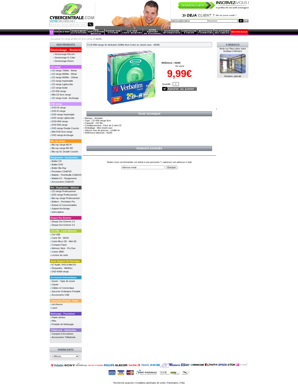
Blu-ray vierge (57, 141)
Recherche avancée (124, 383)
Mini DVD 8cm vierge (62, 131)
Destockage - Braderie (65, 49)
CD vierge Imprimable (62, 81)
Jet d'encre (57, 304)
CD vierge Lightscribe (62, 84)
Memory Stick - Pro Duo (63, 248)
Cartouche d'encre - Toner (64, 300)
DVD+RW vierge (60, 121)
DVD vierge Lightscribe (63, 118)
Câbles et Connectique (63, 288)
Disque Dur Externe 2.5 (63, 221)
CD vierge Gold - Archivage (65, 98)
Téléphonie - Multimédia (63, 330)
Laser (54, 308)
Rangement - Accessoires (64, 157)
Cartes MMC (58, 251)
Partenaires (172, 383)
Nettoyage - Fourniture (62, 313)
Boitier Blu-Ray (59, 168)
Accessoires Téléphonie (63, 337)
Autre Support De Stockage (65, 261)
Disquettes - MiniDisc (62, 268)
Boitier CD (57, 161)
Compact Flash (59, 245)
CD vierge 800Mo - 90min (64, 74)
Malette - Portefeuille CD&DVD (66, 175)
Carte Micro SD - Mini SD (64, 241)
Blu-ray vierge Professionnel (65, 198)
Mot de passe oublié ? (226, 15)
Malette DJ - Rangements (64, 178)
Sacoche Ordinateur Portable (66, 291)
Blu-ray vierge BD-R (62, 144)
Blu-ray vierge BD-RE (62, 148)
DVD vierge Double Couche (65, 128)
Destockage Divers (64, 61)
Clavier (55, 284)
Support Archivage (61, 208)
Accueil (54, 39)
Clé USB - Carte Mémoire (63, 231)
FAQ (182, 383)
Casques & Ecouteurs (62, 334)
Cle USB (56, 234)
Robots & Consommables (64, 205)
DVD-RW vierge (60, 125)
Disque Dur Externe (60, 218)
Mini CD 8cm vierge (83, 39)
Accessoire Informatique (63, 277)
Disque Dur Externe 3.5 (63, 225)
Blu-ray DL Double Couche (65, 151)
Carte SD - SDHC (60, 238)
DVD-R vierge (58, 111)
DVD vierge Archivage (62, 135)
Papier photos (58, 317)
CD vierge (66, 39)
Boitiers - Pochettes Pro (63, 201)
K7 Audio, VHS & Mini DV (64, 264)
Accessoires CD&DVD (63, 182)
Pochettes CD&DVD (62, 171)
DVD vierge (56, 104)
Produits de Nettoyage (63, 324)
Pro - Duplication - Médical (64, 187)
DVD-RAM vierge (60, 271)
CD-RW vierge (59, 91)
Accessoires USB (60, 295)
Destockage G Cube (65, 57)
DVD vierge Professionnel (64, 195)
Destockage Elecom (65, 54)
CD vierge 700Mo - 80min (64, 70)
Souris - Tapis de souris (63, 281)
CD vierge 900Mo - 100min (65, 77)
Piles (54, 321)
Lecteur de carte (60, 255)
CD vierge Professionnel (64, 191)
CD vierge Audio (60, 88)
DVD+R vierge (59, 107)
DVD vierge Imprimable (63, 114)
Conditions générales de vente (150, 383)
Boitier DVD (57, 164)
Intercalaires (58, 212)
